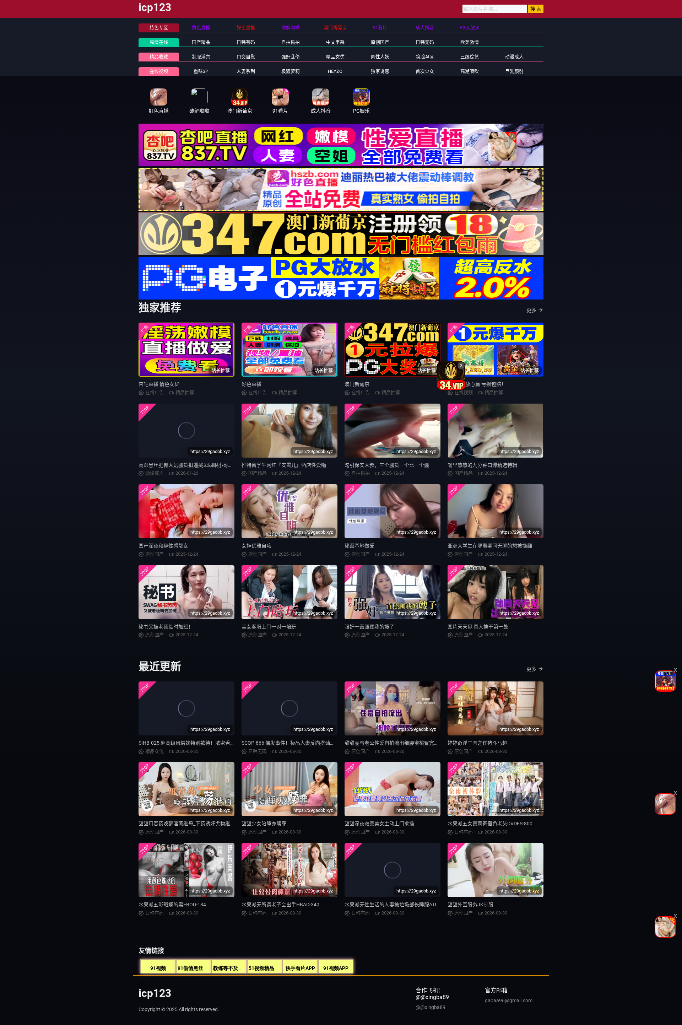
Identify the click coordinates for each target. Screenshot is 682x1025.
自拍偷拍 (290, 42)
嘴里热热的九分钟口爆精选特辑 (482, 465)
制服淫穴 (201, 56)
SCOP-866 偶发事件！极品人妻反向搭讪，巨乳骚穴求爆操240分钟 (315, 743)
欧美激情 (469, 42)
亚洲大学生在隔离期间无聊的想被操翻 (490, 546)
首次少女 (425, 71)
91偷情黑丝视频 (195, 968)
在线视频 (159, 71)
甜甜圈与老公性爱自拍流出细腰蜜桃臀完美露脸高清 (402, 743)
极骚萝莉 (290, 71)
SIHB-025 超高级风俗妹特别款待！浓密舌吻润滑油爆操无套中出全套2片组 (221, 743)
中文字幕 (335, 42)
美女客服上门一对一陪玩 (269, 627)
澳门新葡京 (357, 384)
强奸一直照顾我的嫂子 (369, 627)
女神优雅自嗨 (256, 546)
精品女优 (335, 56)
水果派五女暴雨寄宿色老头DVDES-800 (490, 823)
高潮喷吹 (469, 71)
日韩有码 (246, 42)
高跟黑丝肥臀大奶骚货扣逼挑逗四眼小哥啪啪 (188, 465)
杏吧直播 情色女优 (159, 384)
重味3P (201, 71)
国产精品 (201, 42)
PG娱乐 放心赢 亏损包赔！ (477, 384)
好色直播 (251, 384)
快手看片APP (300, 968)
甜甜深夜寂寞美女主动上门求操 (379, 823)
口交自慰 (246, 56)
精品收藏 (159, 56)
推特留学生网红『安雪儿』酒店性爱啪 (284, 465)
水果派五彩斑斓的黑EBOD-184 (172, 904)
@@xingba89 (430, 1007)
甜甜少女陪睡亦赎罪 (264, 823)
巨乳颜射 (514, 71)
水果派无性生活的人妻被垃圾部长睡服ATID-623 (397, 904)
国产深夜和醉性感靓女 (163, 546)
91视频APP (335, 968)
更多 (531, 310)
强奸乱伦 (290, 56)
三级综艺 (469, 56)
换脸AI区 (425, 56)
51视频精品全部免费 (271, 968)
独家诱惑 (380, 71)
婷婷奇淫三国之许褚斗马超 (477, 743)
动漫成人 (514, 56)
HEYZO (335, 71)
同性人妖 (380, 56)
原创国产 (380, 42)
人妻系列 (246, 71)
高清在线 (159, 42)
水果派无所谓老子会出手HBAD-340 (280, 904)
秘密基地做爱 (359, 546)
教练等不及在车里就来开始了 (245, 968)
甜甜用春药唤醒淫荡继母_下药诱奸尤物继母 (187, 823)
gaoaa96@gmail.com (508, 1000)
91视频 (158, 968)
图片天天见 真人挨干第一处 (478, 627)
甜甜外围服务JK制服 (470, 904)
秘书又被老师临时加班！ (166, 627)
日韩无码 (425, 42)
